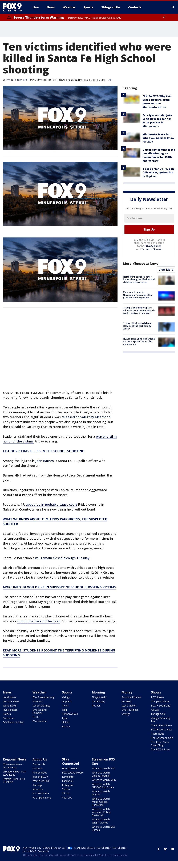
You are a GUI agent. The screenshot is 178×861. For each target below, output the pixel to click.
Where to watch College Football (101, 774)
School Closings (41, 705)
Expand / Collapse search (173, 7)
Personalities (40, 772)
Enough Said (158, 714)
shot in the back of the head (38, 621)
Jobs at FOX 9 (40, 776)
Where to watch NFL (103, 768)
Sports (67, 692)
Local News (9, 697)
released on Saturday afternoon (86, 417)
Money (127, 692)
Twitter (66, 789)
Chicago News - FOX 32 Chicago (14, 773)
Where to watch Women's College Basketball (101, 812)
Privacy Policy (153, 246)
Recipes (96, 705)
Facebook (67, 781)
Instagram (68, 785)
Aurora (66, 726)
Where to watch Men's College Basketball (101, 801)
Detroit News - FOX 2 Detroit (14, 780)
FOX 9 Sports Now (161, 729)
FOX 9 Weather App (44, 697)
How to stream (70, 768)
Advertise (38, 789)
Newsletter (68, 776)
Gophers (67, 701)
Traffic (36, 717)
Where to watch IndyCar (101, 793)
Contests (38, 768)
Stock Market (129, 705)
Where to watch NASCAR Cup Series (103, 785)
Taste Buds (157, 733)
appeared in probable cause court (51, 504)
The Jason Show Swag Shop (160, 743)
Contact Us (39, 764)
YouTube (67, 797)
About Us (40, 759)
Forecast (37, 701)
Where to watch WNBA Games (101, 821)
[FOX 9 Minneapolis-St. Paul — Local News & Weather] (14, 7)
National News (11, 701)
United (65, 722)
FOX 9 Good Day (160, 705)
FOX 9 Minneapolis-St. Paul (43, 79)
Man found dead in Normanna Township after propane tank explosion (137, 295)
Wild (64, 709)
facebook (158, 849)
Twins (65, 705)
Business (127, 701)
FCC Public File (41, 793)
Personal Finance (131, 697)
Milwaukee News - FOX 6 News (13, 766)
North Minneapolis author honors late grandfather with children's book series (139, 279)
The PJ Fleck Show (161, 725)
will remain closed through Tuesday (62, 558)
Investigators (10, 709)
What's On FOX (41, 781)
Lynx (64, 718)
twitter (165, 849)
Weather (39, 692)
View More (166, 269)
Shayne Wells (99, 697)
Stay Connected (70, 761)
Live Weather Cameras (40, 711)
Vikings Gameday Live (160, 719)
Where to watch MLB (104, 779)
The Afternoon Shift (162, 737)
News (62, 79)
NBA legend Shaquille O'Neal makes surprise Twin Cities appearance (139, 341)
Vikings (66, 697)
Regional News (14, 759)
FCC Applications (42, 797)
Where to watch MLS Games (103, 828)
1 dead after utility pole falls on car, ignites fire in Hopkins (159, 172)
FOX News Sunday (13, 722)
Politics (7, 714)
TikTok (66, 793)
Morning (98, 692)
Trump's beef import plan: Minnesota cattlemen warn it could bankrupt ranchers (139, 310)
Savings (126, 714)
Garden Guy (98, 701)
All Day (155, 709)
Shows (156, 692)
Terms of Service (151, 249)
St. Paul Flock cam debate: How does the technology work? (137, 326)
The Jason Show (160, 701)
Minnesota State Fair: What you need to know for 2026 (158, 138)
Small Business (130, 709)
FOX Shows (157, 697)
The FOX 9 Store (160, 749)
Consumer (8, 718)
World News (10, 705)
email (172, 849)
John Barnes (44, 461)
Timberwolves (70, 714)
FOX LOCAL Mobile (73, 772)
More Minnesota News (140, 263)
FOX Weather (40, 721)
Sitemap (37, 785)
